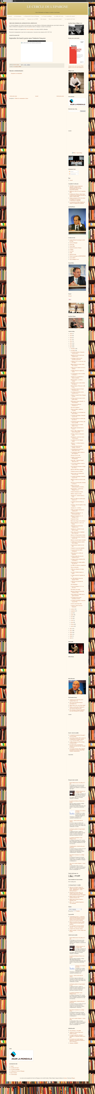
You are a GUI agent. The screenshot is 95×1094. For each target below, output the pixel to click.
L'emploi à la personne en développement (76, 458)
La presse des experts (70, 16)
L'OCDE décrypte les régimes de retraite (77, 371)
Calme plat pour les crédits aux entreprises (77, 553)
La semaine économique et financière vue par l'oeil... (78, 416)
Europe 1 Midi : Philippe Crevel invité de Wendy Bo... (77, 431)
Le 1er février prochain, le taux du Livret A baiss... (77, 464)
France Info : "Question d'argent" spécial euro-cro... (77, 461)
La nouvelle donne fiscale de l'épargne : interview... (76, 446)
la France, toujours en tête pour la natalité (77, 434)
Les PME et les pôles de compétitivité (78, 565)
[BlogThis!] (25, 65)
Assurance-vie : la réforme (76, 507)
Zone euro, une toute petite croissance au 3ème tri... (78, 483)
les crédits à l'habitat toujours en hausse (77, 572)
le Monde (71, 249)
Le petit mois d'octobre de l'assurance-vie (76, 405)
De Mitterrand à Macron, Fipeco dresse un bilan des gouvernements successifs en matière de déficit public (78, 195)
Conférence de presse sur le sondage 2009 (80, 792)
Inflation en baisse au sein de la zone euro (78, 480)
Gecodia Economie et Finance (75, 247)
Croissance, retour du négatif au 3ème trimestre (78, 505)
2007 (71, 638)
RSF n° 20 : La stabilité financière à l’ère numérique (77, 902)
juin (72, 616)
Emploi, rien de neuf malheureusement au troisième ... (78, 486)
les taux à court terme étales (76, 603)
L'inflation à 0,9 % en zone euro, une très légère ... (78, 362)
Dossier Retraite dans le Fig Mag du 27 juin (77, 783)
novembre (73, 350)
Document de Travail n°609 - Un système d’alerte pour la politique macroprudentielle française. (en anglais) (78, 893)
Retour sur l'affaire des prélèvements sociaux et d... (78, 499)
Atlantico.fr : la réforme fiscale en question (77, 443)
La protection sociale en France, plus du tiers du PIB (78, 422)
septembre (73, 611)
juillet (72, 614)
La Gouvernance (17, 16)
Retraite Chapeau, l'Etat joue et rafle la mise (78, 386)
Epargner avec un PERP (32, 19)
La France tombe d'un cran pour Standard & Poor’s (77, 556)
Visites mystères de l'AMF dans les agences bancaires (77, 595)
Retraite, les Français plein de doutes (78, 535)
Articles (71, 171)
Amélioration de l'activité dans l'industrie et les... (77, 526)
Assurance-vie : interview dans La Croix (77, 496)
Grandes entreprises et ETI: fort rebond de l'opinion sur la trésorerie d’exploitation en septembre (77, 199)
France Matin (72, 246)
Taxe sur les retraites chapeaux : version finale (77, 864)
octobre (72, 609)
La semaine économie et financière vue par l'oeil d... (77, 352)
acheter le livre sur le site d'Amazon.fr (75, 67)
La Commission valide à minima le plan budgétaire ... (78, 453)
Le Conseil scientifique (47, 16)
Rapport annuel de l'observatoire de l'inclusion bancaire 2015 (77, 897)
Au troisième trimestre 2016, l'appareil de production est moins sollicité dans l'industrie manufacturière (77, 750)
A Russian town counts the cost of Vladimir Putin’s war (76, 700)
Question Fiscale (73, 254)
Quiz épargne (43, 19)
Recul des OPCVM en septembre (77, 469)
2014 (71, 345)
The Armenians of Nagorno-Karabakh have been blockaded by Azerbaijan (77, 710)
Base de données (14, 1072)
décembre (73, 348)
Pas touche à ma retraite (75, 589)
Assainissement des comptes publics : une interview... (78, 563)
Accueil (10, 16)
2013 (71, 347)
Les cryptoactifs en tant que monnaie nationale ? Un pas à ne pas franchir (77, 926)
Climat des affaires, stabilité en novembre (77, 410)
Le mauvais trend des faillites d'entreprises (76, 550)
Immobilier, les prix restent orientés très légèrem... (78, 383)
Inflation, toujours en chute (76, 493)
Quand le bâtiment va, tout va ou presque (77, 523)
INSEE (20, 66)
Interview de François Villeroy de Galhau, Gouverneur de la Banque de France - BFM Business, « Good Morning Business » (77, 889)
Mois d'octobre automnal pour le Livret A (77, 428)
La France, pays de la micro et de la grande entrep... (78, 398)
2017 (71, 339)
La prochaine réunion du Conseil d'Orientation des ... (77, 389)
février (72, 624)
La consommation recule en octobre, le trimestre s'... (78, 374)
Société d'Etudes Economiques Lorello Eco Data (77, 240)
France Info (72, 244)
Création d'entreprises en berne (77, 491)
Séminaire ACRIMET (74, 1043)
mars (72, 622)
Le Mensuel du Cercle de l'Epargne (31, 16)
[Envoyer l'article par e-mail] (22, 64)
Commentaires (73, 174)
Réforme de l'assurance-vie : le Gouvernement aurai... (77, 513)
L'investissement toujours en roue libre (77, 545)
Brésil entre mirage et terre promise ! (78, 520)
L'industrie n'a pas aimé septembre (77, 548)
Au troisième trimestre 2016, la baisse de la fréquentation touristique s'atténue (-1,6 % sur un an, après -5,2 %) (78, 739)
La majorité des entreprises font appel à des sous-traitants (77, 735)
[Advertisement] (36, 84)
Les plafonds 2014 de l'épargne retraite (77, 440)
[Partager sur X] (26, 65)
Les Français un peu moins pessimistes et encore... (76, 598)
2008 (71, 636)
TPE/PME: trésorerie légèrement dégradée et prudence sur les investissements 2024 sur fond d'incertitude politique (76, 187)
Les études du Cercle (58, 16)
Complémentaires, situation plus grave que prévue (77, 847)
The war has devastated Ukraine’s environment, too (76, 703)
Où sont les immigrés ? (75, 407)
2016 (71, 341)
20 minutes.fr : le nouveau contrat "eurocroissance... (77, 437)
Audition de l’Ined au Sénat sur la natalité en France (76, 1033)
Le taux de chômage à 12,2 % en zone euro (77, 587)
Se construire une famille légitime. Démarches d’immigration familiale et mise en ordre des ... (77, 1040)
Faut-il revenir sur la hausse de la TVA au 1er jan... (77, 474)
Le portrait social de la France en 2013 (77, 502)
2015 (71, 343)
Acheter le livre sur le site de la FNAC (75, 66)
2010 (71, 632)
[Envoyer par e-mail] (24, 65)
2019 (71, 335)
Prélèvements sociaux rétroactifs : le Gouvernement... (78, 402)
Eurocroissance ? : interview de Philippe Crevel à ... (77, 489)
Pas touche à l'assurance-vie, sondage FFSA (77, 855)
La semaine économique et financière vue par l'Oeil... (78, 601)
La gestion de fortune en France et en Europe (77, 801)
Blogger (73, 1078)
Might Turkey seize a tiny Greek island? (77, 705)
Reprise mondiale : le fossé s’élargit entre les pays (78, 931)
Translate (78, 911)
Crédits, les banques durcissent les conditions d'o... (77, 510)
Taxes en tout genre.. (75, 567)
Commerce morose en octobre (77, 471)
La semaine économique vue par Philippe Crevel (76, 838)
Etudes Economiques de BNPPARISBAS (78, 256)
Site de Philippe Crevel (74, 259)
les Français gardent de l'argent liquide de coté (77, 829)
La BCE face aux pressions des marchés (77, 582)
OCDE (71, 252)
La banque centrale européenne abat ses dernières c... (78, 559)
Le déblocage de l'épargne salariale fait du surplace (77, 542)
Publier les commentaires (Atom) (21, 98)
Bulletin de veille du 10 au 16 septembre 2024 (78, 192)
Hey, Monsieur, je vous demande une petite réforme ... (78, 413)
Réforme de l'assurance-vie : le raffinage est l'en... (77, 516)
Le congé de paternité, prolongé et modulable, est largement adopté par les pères (77, 1036)
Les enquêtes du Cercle (70, 19)
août (72, 613)
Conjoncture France (75, 519)
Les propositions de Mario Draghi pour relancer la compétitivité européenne (77, 202)
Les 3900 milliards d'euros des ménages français (77, 579)
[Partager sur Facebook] (28, 65)
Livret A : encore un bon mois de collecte (76, 821)
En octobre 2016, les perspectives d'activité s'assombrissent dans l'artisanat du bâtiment (77, 746)
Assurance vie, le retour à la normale (80, 811)
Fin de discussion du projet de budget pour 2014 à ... (78, 467)
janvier (72, 626)
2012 (71, 628)
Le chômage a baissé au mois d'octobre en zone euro (76, 359)
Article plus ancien (60, 96)
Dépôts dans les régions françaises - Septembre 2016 (77, 900)
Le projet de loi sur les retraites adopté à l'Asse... (77, 425)
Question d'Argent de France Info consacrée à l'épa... (77, 592)
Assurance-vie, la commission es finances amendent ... (77, 377)
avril (72, 620)
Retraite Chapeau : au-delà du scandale (76, 380)
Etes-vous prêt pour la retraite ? (55, 19)
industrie (16, 66)
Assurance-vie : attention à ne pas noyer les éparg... (77, 529)
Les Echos (72, 251)
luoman (65, 1078)
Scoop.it (70, 296)
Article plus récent (13, 96)
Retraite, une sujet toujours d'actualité (78, 540)
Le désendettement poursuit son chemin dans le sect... (77, 449)
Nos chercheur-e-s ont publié (75, 1030)
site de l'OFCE (72, 257)
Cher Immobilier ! (74, 584)
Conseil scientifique (30, 29)
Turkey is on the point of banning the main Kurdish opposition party (77, 707)
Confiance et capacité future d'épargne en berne (78, 395)
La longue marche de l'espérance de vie (78, 576)
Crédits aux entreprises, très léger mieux (77, 569)
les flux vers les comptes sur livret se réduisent (78, 368)
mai (72, 618)
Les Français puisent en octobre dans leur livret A (78, 419)
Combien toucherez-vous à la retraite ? (16, 19)
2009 (71, 634)
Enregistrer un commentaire (16, 73)
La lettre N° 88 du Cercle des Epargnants (76, 606)
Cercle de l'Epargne (73, 242)
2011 (71, 630)
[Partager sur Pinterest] (29, 65)
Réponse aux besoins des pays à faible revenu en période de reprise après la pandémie (77, 923)
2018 (71, 337)
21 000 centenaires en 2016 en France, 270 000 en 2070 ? (77, 742)
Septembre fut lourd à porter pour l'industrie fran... (77, 355)
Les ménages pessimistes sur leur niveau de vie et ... (77, 392)
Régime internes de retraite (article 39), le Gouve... (77, 365)
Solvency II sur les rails (75, 455)
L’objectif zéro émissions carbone (76, 928)
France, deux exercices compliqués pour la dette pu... (77, 532)
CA (14, 66)
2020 (71, 333)
